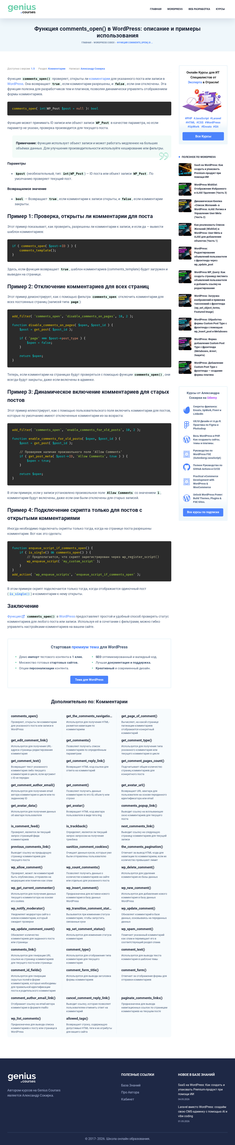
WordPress (175, 9)
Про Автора (130, 1092)
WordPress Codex (104, 42)
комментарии (99, 79)
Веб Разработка (199, 9)
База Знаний (130, 1085)
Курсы (220, 9)
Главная (155, 9)
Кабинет (127, 1099)
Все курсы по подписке (203, 512)
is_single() (20, 594)
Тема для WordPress (89, 679)
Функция (14, 616)
